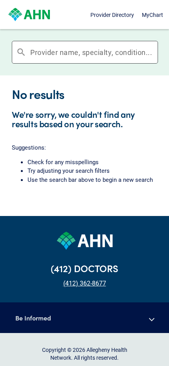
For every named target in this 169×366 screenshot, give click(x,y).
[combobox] (91, 52)
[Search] (155, 52)
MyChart (152, 14)
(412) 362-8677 (84, 283)
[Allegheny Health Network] (29, 14)
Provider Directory (112, 14)
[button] (84, 317)
